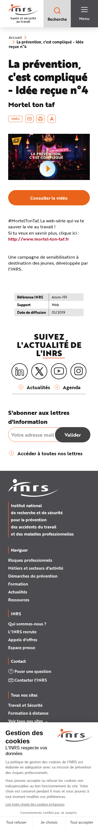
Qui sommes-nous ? (27, 624)
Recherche (57, 19)
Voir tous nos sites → (28, 721)
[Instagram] (78, 371)
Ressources (18, 600)
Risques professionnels (30, 560)
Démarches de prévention (32, 576)
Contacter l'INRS (30, 680)
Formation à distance (28, 713)
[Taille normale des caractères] (52, 119)
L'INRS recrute (22, 632)
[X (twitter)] (39, 371)
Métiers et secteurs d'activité (35, 568)
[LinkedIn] (19, 371)
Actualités (17, 592)
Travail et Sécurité (25, 705)
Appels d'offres (22, 640)
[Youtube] (59, 371)
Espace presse (21, 647)
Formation (18, 584)
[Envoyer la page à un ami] (29, 118)
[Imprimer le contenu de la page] (40, 119)
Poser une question (32, 671)
